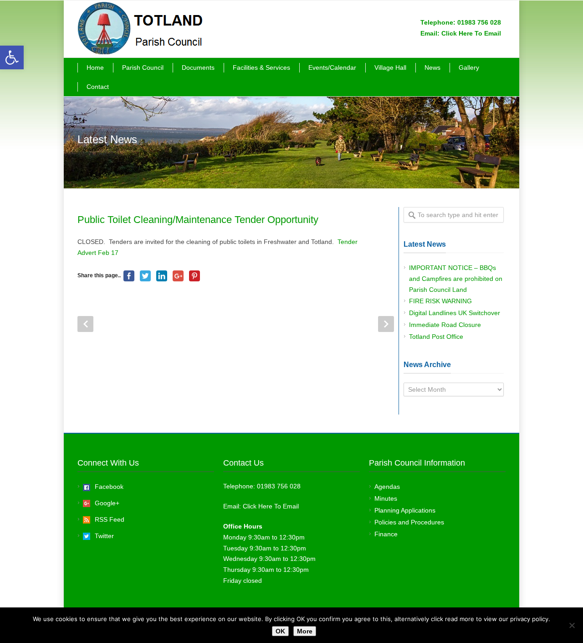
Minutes (385, 498)
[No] (571, 625)
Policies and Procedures (409, 522)
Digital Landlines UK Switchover (454, 312)
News (432, 67)
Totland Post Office (436, 336)
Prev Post (85, 324)
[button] (12, 57)
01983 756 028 (479, 22)
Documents (198, 67)
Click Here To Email (471, 33)
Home (95, 67)
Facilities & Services (261, 67)
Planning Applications (404, 510)
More (304, 631)
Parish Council (143, 67)
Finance (386, 534)
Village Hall (390, 67)
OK (280, 631)
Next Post (386, 324)
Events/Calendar (332, 67)
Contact (98, 86)
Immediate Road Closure (445, 324)
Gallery (469, 67)
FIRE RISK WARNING (440, 301)
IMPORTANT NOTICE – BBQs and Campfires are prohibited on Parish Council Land (455, 278)
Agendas (387, 486)
